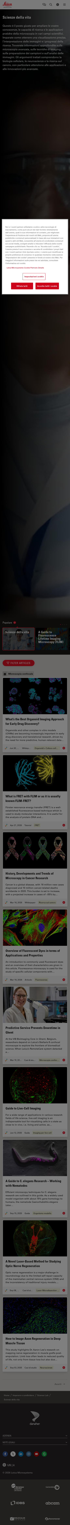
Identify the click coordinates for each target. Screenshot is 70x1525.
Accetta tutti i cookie (47, 286)
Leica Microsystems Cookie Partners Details (25, 267)
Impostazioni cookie (34, 276)
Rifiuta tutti (22, 286)
